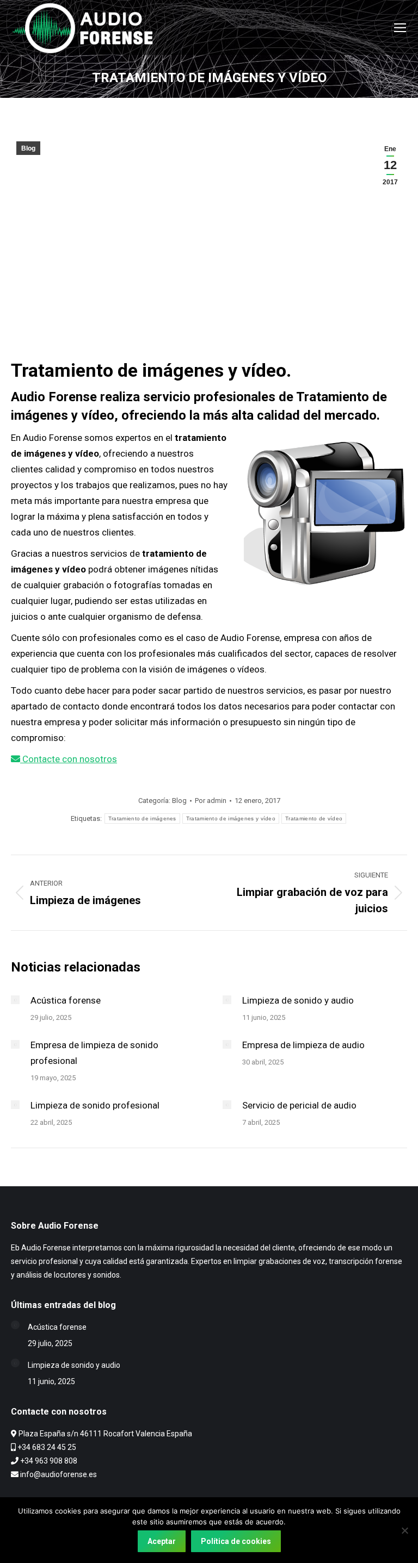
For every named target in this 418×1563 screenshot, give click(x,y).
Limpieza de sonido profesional (94, 1105)
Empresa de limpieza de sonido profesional (94, 1052)
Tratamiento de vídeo (313, 818)
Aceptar (161, 1541)
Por (210, 800)
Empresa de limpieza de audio (303, 1044)
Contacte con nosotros (68, 759)
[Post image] (15, 999)
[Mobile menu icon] (400, 28)
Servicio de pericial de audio (299, 1105)
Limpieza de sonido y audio (298, 1000)
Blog (28, 148)
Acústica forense (65, 1000)
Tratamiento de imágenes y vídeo (230, 818)
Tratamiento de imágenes (142, 818)
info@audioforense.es (58, 1474)
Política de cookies (236, 1541)
